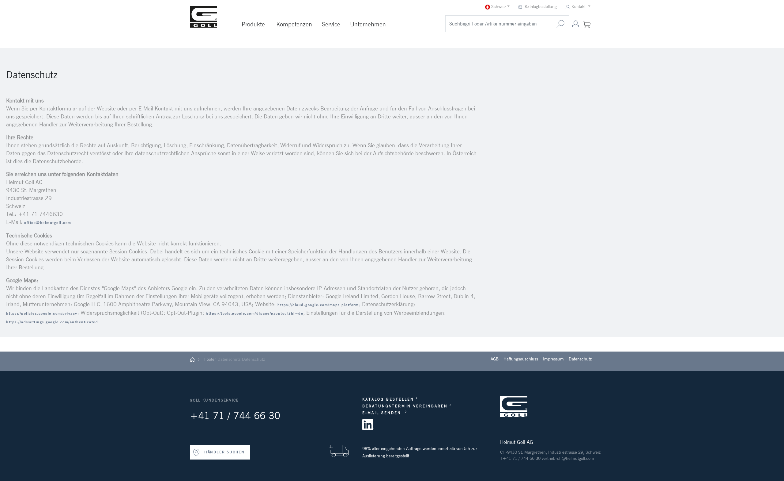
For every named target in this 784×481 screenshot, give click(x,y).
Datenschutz (228, 359)
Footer (210, 359)
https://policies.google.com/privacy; (42, 313)
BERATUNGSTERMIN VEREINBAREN (405, 406)
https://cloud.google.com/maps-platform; (318, 304)
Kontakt (578, 6)
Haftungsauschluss (520, 359)
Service (331, 24)
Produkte (253, 24)
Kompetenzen (294, 24)
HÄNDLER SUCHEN (223, 452)
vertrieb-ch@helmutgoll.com (568, 458)
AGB (495, 359)
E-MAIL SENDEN (382, 412)
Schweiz (498, 6)
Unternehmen (368, 24)
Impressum (553, 359)
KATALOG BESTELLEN (388, 399)
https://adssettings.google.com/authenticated (52, 322)
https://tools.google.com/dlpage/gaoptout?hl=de (254, 313)
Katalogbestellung (540, 6)
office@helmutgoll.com (47, 222)
